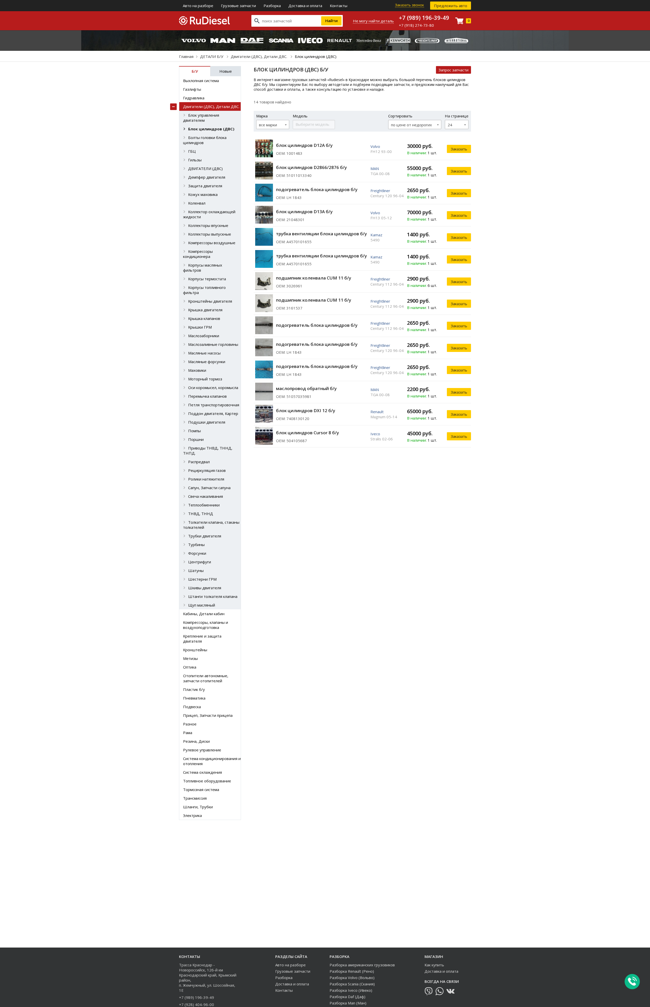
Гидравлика (193, 97)
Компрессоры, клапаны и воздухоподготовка (205, 625)
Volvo (375, 146)
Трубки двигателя (204, 535)
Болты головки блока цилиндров (204, 140)
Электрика (192, 815)
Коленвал (196, 203)
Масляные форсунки (206, 361)
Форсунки (197, 553)
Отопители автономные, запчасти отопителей (205, 678)
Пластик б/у (194, 689)
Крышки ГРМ (200, 327)
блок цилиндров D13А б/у (304, 211)
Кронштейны (195, 649)
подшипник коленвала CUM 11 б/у (313, 278)
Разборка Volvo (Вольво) (352, 977)
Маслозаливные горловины (213, 344)
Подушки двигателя (206, 422)
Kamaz (376, 234)
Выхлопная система (201, 80)
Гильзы (195, 159)
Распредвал (199, 461)
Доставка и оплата (305, 5)
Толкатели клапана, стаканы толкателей (211, 525)
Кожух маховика (203, 194)
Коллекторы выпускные (209, 234)
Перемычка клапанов (207, 396)
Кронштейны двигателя (210, 301)
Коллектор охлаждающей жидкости (209, 214)
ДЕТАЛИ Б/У (212, 56)
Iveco (375, 433)
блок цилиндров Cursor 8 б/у (307, 433)
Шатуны (196, 570)
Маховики (197, 370)
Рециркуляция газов (207, 470)
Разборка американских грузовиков (362, 964)
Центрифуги (199, 561)
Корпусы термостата (207, 278)
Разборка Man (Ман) (348, 1002)
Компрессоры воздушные (211, 242)
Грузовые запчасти (238, 5)
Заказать (459, 148)
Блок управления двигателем (201, 118)
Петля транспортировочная (213, 404)
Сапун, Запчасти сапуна (209, 487)
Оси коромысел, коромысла (213, 387)
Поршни (196, 439)
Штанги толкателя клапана (212, 596)
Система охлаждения (202, 772)
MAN (374, 168)
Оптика (189, 667)
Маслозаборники (203, 335)
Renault (377, 411)
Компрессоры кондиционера (198, 254)
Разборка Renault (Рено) (352, 971)
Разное (190, 723)
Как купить (434, 964)
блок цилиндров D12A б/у (304, 145)
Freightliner (380, 190)
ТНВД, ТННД (200, 513)
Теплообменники (204, 504)
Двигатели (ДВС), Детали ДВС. (259, 56)
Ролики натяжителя (206, 479)
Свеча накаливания (205, 496)
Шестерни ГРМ (202, 579)
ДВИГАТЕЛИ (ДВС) (205, 168)
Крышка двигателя (205, 309)
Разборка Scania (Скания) (352, 983)
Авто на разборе (198, 5)
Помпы (194, 430)
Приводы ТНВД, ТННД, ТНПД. (207, 450)
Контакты (338, 5)
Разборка (272, 5)
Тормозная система (201, 789)
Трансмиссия (195, 798)
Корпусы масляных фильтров (202, 267)
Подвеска (192, 706)
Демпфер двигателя (206, 177)
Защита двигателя (205, 185)
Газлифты (192, 89)
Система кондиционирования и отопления (212, 761)
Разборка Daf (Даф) (347, 996)
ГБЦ (192, 151)
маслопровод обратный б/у (306, 388)
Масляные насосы (204, 352)
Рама (187, 732)
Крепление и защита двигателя (202, 638)
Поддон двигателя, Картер (213, 413)
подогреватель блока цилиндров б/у (317, 189)
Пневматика (194, 698)
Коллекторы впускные (208, 225)
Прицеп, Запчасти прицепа (208, 715)
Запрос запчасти (453, 69)
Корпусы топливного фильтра (204, 290)
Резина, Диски (196, 741)
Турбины (196, 544)
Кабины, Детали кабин (203, 613)
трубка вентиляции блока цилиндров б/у (321, 234)
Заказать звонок (409, 5)
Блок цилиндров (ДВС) (211, 128)
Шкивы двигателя (204, 587)
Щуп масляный (201, 605)
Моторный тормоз (205, 378)
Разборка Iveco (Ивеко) (351, 990)
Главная (186, 56)
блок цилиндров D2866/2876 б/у (311, 167)
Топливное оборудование (207, 780)
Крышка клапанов (204, 318)
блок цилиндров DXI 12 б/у (305, 410)
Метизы (190, 658)
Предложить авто (450, 5)
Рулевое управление (202, 749)
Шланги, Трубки (198, 806)
